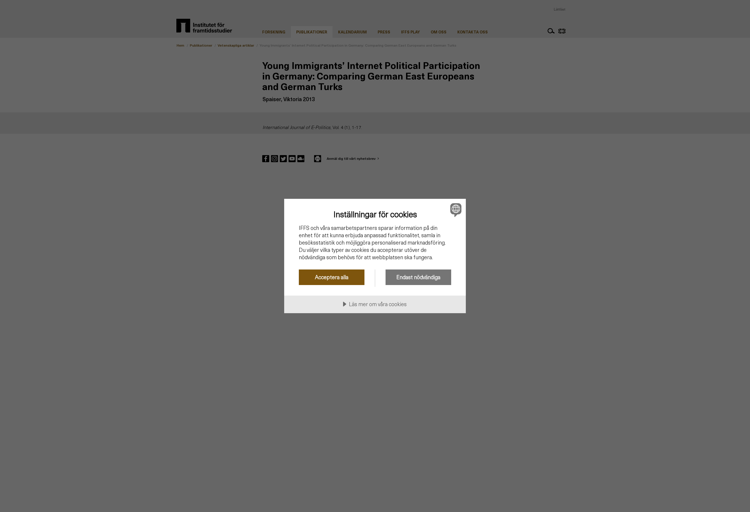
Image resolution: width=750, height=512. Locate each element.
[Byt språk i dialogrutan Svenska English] (455, 210)
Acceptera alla (331, 277)
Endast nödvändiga (418, 277)
